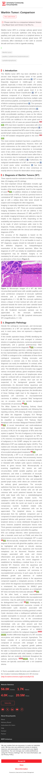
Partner (3, 734)
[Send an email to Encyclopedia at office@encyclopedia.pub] (2, 709)
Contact (3, 731)
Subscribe (8, 703)
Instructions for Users (8, 725)
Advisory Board (6, 722)
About (3, 719)
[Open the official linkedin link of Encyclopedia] (12, 709)
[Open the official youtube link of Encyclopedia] (17, 709)
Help (2, 728)
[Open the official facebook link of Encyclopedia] (22, 709)
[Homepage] (3, 4)
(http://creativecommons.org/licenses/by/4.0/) (17, 677)
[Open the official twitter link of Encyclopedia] (7, 709)
